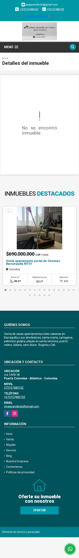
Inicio (5, 58)
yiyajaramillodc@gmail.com (21, 406)
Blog (9, 455)
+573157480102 (29, 9)
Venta (10, 439)
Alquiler (11, 444)
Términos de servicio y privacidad (21, 532)
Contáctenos (14, 466)
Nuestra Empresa (17, 461)
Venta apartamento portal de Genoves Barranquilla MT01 (33, 262)
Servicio (11, 450)
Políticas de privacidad (20, 472)
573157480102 (55, 9)
